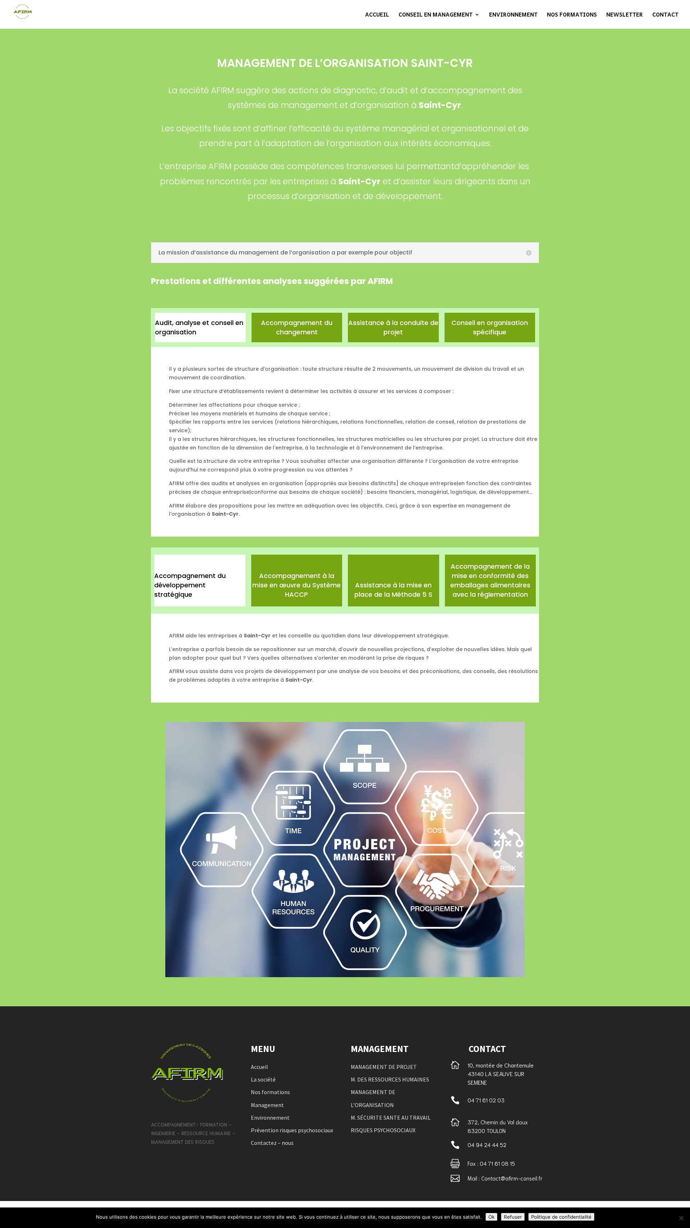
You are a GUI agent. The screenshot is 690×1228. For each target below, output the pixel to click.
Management (267, 1105)
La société (263, 1079)
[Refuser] (681, 1218)
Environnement (513, 15)
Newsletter (624, 15)
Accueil (377, 15)
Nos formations (572, 15)
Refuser (513, 1217)
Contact (665, 15)
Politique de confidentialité (561, 1217)
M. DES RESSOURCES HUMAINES (390, 1079)
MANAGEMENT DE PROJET (384, 1066)
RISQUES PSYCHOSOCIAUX (383, 1130)
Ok (491, 1217)
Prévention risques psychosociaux (292, 1130)
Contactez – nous (272, 1142)
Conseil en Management (436, 15)
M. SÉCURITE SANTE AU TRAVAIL (391, 1117)
